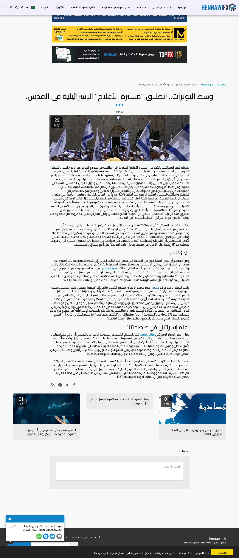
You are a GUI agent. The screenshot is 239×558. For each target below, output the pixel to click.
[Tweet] (66, 385)
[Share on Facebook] (73, 385)
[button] (141, 7)
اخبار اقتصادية (207, 84)
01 (166, 400)
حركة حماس (108, 268)
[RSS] (52, 385)
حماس (155, 287)
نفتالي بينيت (147, 334)
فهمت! (222, 552)
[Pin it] (59, 385)
